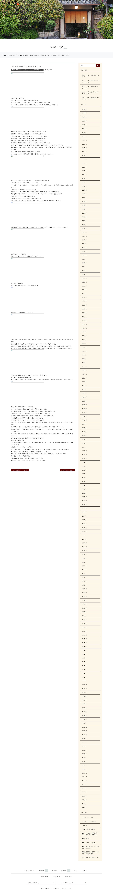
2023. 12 (84, 228)
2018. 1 (84, 493)
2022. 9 (84, 286)
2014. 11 (84, 639)
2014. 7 (84, 654)
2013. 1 (84, 723)
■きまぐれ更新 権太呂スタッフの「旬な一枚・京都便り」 (90, 834)
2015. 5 (84, 616)
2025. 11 (84, 144)
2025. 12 (84, 140)
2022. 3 (84, 309)
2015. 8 (84, 604)
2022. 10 (84, 282)
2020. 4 (84, 389)
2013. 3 (84, 715)
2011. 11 (84, 777)
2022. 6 (84, 297)
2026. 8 (84, 109)
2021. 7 (84, 339)
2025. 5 (84, 167)
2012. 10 (84, 734)
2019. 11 (84, 409)
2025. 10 (84, 148)
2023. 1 (84, 270)
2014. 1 (84, 677)
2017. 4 (84, 527)
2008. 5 (84, 807)
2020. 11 (84, 370)
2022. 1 (84, 316)
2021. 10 (84, 328)
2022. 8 (84, 290)
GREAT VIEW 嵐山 (66, 470)
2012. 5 (84, 754)
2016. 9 (84, 554)
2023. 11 (84, 232)
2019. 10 (84, 412)
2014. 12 (84, 635)
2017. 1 (84, 539)
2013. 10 (84, 688)
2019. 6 (84, 428)
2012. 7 (84, 746)
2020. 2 (84, 397)
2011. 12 (84, 773)
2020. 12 (84, 366)
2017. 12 (84, 497)
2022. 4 (84, 305)
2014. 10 (84, 642)
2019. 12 (84, 405)
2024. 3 (84, 217)
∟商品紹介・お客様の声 (88, 829)
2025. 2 (84, 178)
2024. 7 (84, 201)
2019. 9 (84, 416)
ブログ (76, 871)
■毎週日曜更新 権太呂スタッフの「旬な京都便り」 (34, 55)
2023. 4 (84, 259)
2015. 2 (84, 627)
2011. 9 (84, 784)
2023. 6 (84, 251)
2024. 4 (84, 213)
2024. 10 (84, 190)
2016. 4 (84, 573)
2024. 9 (84, 194)
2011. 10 (84, 781)
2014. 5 (84, 662)
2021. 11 (84, 324)
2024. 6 (84, 205)
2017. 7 (84, 516)
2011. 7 (84, 792)
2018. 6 (84, 474)
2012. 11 (84, 731)
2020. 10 (84, 374)
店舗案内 (41, 871)
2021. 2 (84, 359)
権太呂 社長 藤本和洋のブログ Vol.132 (90, 98)
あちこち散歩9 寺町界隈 (20, 470)
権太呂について (30, 871)
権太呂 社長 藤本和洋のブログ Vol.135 (90, 81)
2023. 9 (84, 240)
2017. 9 (84, 508)
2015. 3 (84, 623)
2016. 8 (84, 558)
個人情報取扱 (44, 877)
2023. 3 (84, 263)
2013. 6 (84, 704)
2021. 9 (84, 332)
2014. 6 (84, 658)
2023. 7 (84, 247)
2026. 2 (84, 132)
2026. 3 (84, 129)
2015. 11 (84, 593)
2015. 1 (84, 631)
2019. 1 (84, 447)
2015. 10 (84, 596)
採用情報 (63, 871)
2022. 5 (84, 301)
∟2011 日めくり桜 (87, 817)
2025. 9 (84, 151)
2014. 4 (84, 665)
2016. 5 (84, 570)
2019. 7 (84, 424)
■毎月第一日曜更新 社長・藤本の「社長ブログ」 (90, 847)
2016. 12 (84, 543)
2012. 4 (84, 758)
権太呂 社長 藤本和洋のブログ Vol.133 (90, 93)
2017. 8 (84, 512)
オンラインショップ (66, 883)
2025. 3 (84, 175)
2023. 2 (84, 267)
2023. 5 (84, 255)
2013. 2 (84, 719)
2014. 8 (84, 650)
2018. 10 (84, 458)
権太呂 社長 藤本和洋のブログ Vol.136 (90, 76)
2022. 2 (84, 313)
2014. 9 (84, 646)
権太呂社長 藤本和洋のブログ (90, 857)
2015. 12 (84, 589)
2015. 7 (84, 608)
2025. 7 (84, 159)
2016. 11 (84, 547)
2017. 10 (84, 504)
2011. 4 (84, 804)
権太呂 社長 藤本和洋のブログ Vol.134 (90, 87)
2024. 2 (84, 221)
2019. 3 (84, 439)
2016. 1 (84, 585)
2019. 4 (84, 435)
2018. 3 (84, 485)
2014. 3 (84, 669)
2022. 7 (84, 293)
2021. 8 (84, 336)
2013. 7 (84, 700)
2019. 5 (84, 432)
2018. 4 (84, 481)
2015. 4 (84, 619)
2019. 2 (84, 443)
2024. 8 (84, 198)
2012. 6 (84, 750)
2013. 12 (84, 681)
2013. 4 (84, 711)
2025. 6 (84, 163)
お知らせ (84, 871)
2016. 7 (84, 562)
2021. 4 (84, 351)
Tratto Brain (68, 888)
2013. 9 (84, 692)
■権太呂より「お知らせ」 (89, 842)
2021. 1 (84, 362)
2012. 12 (84, 727)
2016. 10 (84, 550)
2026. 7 (84, 113)
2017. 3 (84, 531)
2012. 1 (84, 769)
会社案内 (54, 871)
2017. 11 (84, 501)
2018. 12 (84, 451)
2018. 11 (84, 455)
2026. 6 (84, 117)
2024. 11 (84, 186)
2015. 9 (84, 600)
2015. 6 (84, 612)
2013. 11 (84, 685)
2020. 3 (84, 393)
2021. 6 (84, 343)
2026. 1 (84, 136)
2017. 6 (84, 520)
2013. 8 (84, 696)
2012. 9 (84, 738)
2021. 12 (84, 320)
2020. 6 (84, 382)
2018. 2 (84, 489)
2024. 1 (84, 224)
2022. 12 (84, 274)
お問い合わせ (68, 877)
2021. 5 (84, 347)
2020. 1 (84, 401)
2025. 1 (84, 182)
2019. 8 (84, 420)
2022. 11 (84, 278)
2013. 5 (84, 708)
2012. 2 (84, 765)
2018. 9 (84, 462)
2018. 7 (84, 470)
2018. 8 (84, 466)
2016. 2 (84, 581)
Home (4, 55)
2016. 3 (84, 577)
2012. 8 (84, 742)
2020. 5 (84, 385)
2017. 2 (84, 535)
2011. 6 (84, 796)
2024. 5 (84, 209)
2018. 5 (84, 478)
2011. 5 (84, 800)
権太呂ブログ (13, 55)
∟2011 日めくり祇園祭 (89, 821)
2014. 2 (84, 673)
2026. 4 (84, 125)
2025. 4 (84, 171)
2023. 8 (84, 244)
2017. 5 (84, 524)
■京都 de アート (87, 838)
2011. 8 (84, 788)
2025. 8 (84, 155)
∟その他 (84, 825)
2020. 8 (84, 378)
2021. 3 (84, 355)
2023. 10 (84, 236)
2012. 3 (84, 761)
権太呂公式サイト (34, 883)
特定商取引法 (56, 877)
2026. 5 (84, 121)
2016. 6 (84, 566)
